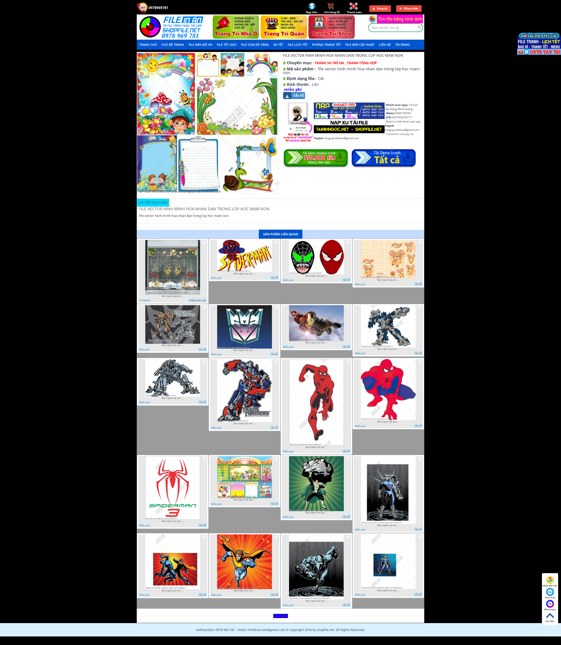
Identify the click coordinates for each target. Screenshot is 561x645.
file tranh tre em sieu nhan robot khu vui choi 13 (388, 349)
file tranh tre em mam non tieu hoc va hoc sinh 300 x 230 (245, 499)
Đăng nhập (411, 8)
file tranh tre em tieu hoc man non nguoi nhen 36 (316, 275)
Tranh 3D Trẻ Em (329, 63)
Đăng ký (382, 8)
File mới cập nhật (360, 45)
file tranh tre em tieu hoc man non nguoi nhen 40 (245, 273)
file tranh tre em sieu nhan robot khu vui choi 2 (245, 423)
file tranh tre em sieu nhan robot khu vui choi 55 (173, 345)
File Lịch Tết (298, 45)
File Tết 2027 (227, 45)
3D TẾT (278, 45)
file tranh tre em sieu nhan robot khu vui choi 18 (316, 342)
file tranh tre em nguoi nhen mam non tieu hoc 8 (316, 447)
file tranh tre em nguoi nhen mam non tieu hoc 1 (173, 521)
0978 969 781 (550, 585)
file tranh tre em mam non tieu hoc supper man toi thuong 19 (316, 600)
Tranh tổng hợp (362, 63)
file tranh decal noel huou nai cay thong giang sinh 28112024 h (173, 296)
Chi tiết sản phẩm (153, 202)
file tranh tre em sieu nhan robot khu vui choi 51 (245, 350)
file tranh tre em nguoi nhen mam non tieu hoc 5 (388, 421)
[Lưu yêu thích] (204, 242)
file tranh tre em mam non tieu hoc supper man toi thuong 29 (388, 525)
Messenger (550, 609)
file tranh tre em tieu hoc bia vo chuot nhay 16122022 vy (388, 280)
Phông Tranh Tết (326, 45)
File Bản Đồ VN (200, 45)
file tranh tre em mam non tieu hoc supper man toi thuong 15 (388, 590)
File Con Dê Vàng (255, 45)
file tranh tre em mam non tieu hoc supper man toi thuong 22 (245, 590)
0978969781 (158, 7)
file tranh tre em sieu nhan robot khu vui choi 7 (173, 398)
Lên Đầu (550, 621)
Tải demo (402, 45)
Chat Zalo (550, 597)
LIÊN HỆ (385, 45)
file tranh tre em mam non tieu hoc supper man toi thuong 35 (316, 512)
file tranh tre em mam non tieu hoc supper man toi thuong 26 (173, 590)
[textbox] (395, 27)
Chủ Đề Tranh (172, 45)
